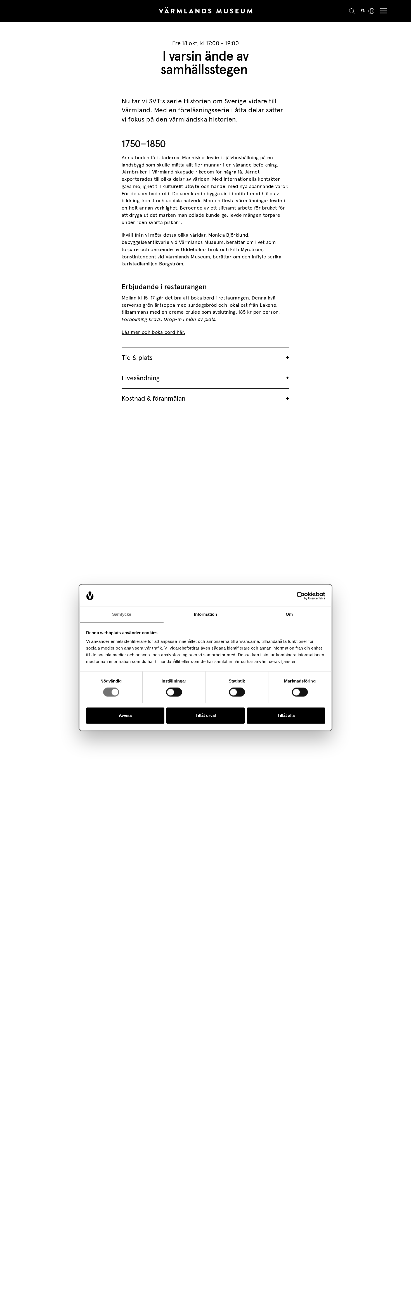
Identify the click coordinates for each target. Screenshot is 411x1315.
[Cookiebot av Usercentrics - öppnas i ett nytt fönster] (300, 595)
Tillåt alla (286, 715)
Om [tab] (289, 614)
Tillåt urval (205, 715)
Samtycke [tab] (121, 614)
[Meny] (382, 11)
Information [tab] (205, 614)
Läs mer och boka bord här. (153, 332)
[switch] (174, 692)
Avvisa (125, 715)
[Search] (352, 11)
